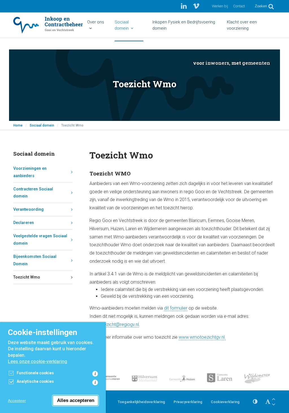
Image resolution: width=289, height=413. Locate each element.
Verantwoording (28, 209)
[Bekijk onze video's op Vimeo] (196, 6)
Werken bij (220, 6)
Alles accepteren (75, 400)
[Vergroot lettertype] (273, 399)
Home (18, 125)
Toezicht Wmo (26, 277)
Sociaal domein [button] (122, 25)
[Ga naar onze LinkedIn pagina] (185, 6)
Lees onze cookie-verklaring (37, 361)
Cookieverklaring (225, 402)
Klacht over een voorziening (242, 25)
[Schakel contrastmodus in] (255, 401)
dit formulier (175, 308)
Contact (239, 6)
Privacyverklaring (188, 402)
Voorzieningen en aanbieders (30, 172)
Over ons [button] (95, 22)
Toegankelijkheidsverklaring (141, 402)
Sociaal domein (42, 125)
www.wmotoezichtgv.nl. (202, 337)
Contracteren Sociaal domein (33, 193)
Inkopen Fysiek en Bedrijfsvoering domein (183, 25)
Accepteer (17, 400)
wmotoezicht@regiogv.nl (114, 324)
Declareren (23, 222)
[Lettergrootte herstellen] (268, 401)
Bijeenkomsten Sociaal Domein (34, 260)
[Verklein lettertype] (273, 404)
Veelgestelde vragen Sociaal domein (40, 240)
